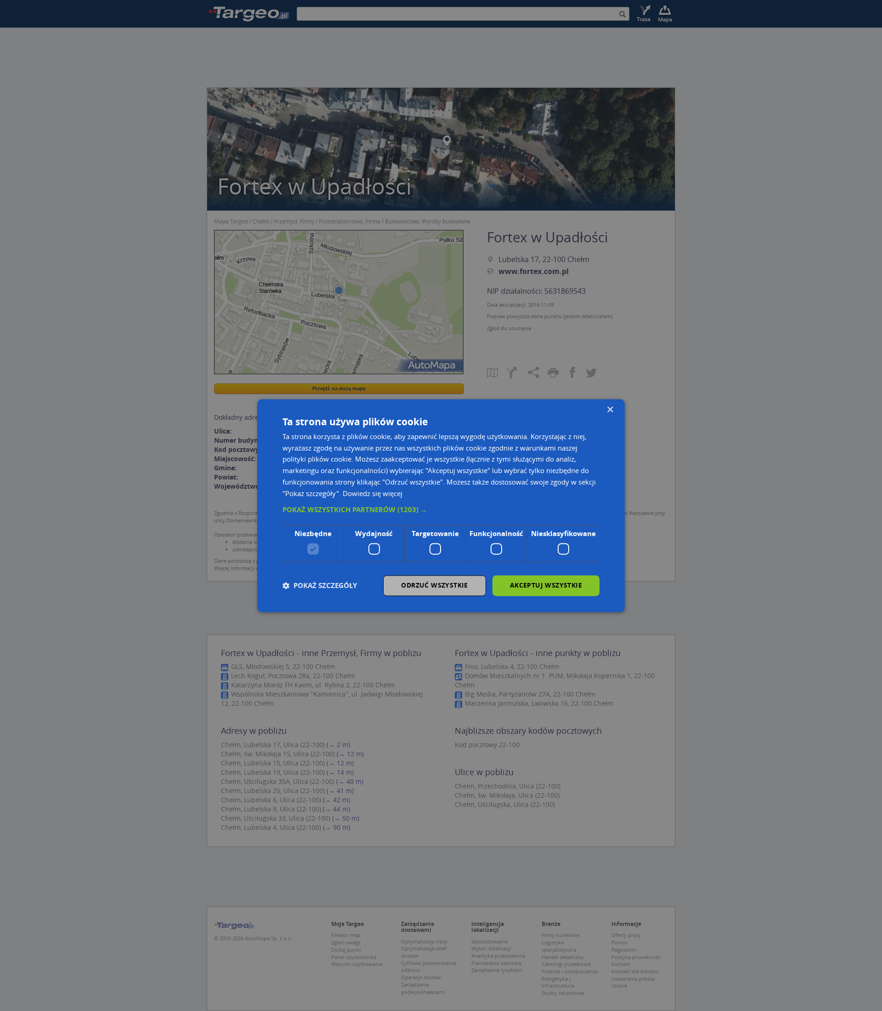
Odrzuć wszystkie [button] (434, 585)
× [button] (609, 409)
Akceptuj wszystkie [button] (546, 585)
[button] (441, 510)
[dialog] (441, 505)
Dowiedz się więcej (372, 493)
